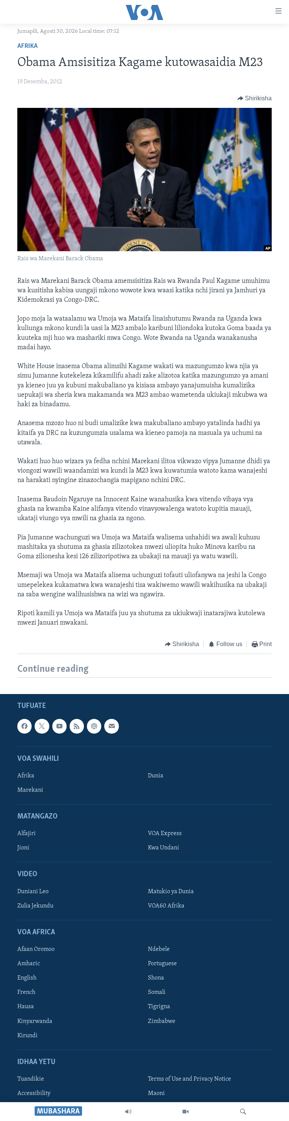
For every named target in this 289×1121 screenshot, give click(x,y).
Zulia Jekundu (35, 906)
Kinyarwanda (34, 1021)
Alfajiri (26, 834)
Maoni (156, 1093)
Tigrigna (159, 1007)
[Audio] (128, 1111)
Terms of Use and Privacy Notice (189, 1079)
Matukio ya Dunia (171, 892)
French (26, 992)
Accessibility (33, 1093)
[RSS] (77, 726)
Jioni (23, 848)
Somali (157, 992)
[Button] (254, 98)
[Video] (185, 1111)
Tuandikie (30, 1079)
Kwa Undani (163, 848)
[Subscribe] (111, 726)
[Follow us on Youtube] (59, 726)
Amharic (28, 964)
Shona (156, 978)
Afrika (27, 46)
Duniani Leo (33, 892)
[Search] (243, 1111)
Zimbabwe (161, 1021)
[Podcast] (94, 726)
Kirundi (27, 1035)
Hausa (25, 1007)
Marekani (30, 790)
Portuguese (162, 964)
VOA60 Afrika (166, 906)
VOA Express (165, 834)
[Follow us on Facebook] (24, 726)
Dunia (155, 776)
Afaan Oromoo (36, 949)
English (27, 978)
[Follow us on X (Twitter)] (42, 726)
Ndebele (159, 949)
